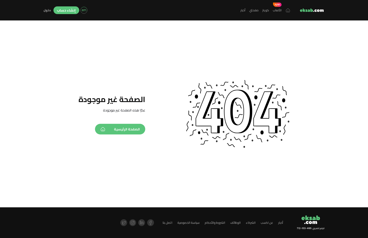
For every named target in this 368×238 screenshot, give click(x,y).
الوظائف (235, 223)
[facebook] (150, 222)
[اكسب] (312, 10)
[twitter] (123, 222)
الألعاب (277, 10)
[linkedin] (141, 222)
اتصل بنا (167, 223)
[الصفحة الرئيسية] (287, 10)
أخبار (242, 10)
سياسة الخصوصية (188, 223)
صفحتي (254, 10)
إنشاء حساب (66, 10)
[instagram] (132, 222)
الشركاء (251, 223)
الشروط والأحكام (215, 223)
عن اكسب (267, 223)
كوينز (265, 10)
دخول (47, 10)
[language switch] (83, 10)
